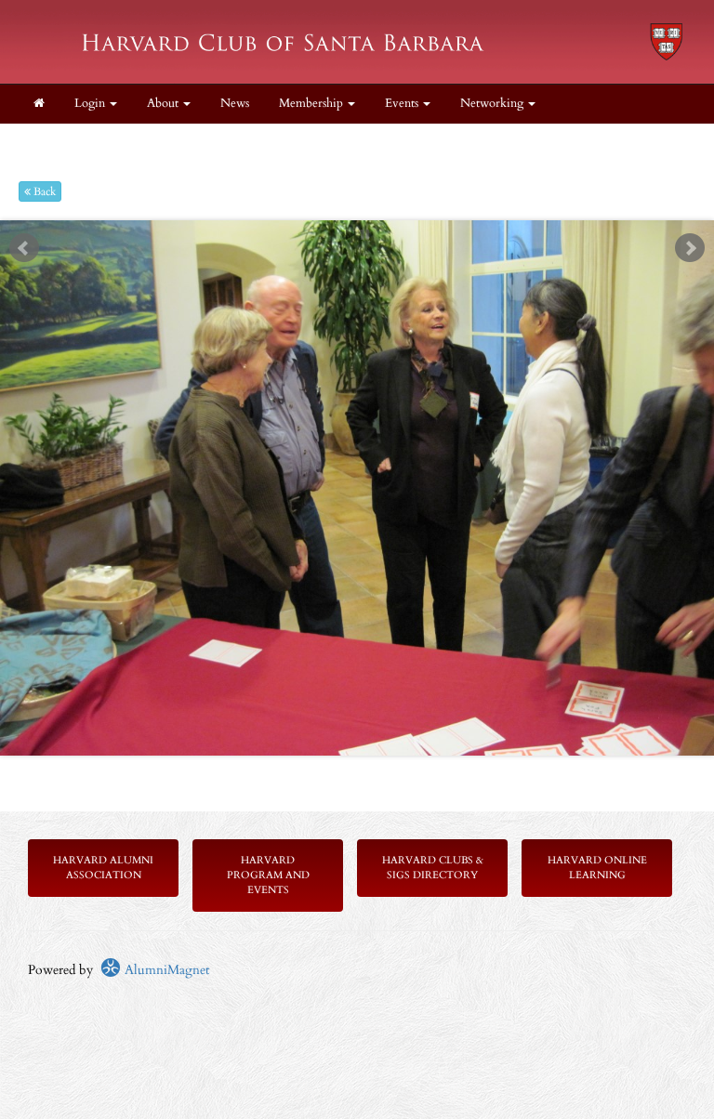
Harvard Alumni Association (103, 867)
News (234, 104)
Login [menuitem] (91, 104)
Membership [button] (312, 104)
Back (43, 191)
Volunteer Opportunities (251, 143)
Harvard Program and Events (268, 875)
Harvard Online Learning (597, 867)
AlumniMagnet (165, 970)
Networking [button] (493, 104)
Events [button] (403, 104)
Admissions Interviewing (96, 143)
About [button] (164, 104)
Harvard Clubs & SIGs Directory (432, 867)
